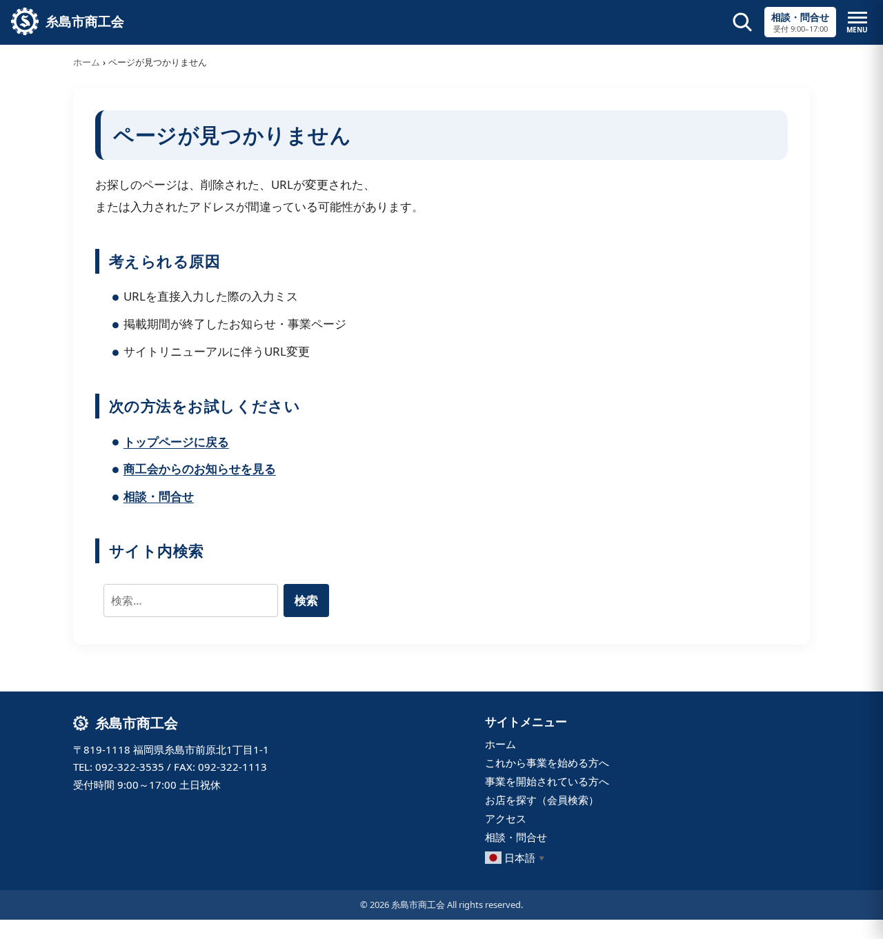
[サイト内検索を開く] (742, 22)
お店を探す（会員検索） (542, 800)
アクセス (505, 818)
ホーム (86, 62)
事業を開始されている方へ (547, 781)
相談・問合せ (158, 496)
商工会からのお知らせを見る (199, 468)
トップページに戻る (176, 442)
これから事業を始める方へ (547, 762)
